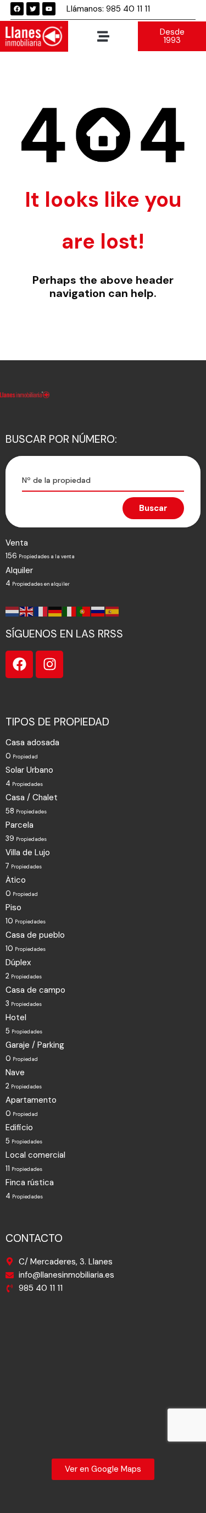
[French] (41, 611)
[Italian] (70, 611)
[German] (55, 611)
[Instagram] (49, 664)
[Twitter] (33, 8)
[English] (27, 611)
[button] (103, 36)
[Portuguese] (84, 611)
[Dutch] (12, 611)
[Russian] (98, 611)
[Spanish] (112, 611)
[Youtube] (48, 8)
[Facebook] (17, 8)
